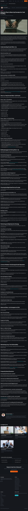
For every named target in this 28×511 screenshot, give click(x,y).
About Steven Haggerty (9, 413)
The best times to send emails (13, 162)
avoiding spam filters (20, 361)
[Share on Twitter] (4, 17)
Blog (4, 3)
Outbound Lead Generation (18, 485)
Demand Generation (17, 484)
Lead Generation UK (17, 483)
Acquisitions (2, 504)
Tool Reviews (2, 499)
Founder (1, 494)
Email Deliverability (17, 488)
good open (11, 367)
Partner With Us (2, 505)
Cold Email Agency (17, 478)
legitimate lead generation (14, 288)
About (1, 493)
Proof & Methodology (3, 495)
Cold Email (7, 3)
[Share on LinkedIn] (3, 17)
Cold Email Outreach (17, 479)
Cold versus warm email (4, 397)
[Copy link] (6, 17)
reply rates (16, 367)
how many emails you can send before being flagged (12, 91)
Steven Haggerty (5, 7)
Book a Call (16, 495)
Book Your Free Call (13, 471)
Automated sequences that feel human (18, 169)
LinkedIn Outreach (17, 489)
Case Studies (2, 500)
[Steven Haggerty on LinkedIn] (13, 413)
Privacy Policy (25, 508)
